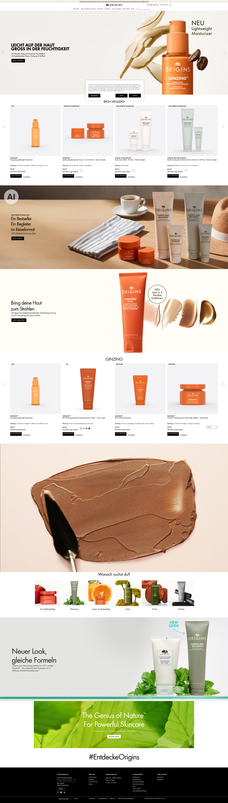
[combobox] (211, 427)
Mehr (132, 9)
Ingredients (91, 779)
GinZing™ (14, 158)
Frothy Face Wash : (130, 160)
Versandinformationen (138, 784)
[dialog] (170, 4)
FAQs (134, 786)
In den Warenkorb (16, 175)
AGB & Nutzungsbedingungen (126, 798)
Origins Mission (93, 777)
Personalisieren (94, 95)
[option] (114, 53)
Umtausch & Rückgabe (138, 782)
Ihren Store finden (110, 780)
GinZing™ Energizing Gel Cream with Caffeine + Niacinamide (187, 418)
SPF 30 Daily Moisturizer (123, 418)
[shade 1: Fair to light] (81, 428)
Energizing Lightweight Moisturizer (21, 160)
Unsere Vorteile (136, 788)
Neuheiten (100, 9)
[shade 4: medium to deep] (89, 428)
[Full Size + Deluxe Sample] (81, 170)
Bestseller (77, 9)
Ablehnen (122, 95)
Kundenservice (136, 777)
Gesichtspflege (116, 9)
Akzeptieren (134, 95)
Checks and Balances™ (176, 158)
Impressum (112, 798)
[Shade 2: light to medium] (84, 428)
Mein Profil (160, 777)
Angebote (108, 9)
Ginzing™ (67, 158)
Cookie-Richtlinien (102, 798)
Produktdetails (26, 177)
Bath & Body (126, 9)
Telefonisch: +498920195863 (113, 778)
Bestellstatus (160, 779)
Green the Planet (93, 782)
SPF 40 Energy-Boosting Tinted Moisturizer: (84, 418)
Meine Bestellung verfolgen (140, 791)
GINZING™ (119, 416)
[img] (58, 792)
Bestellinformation (137, 779)
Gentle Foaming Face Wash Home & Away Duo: (192, 160)
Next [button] (225, 52)
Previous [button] (3, 52)
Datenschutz (92, 798)
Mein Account (164, 4)
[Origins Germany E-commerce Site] (114, 5)
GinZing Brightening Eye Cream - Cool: (84, 160)
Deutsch (76, 798)
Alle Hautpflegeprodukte (88, 9)
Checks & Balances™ (123, 158)
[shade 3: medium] (86, 428)
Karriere (91, 784)
